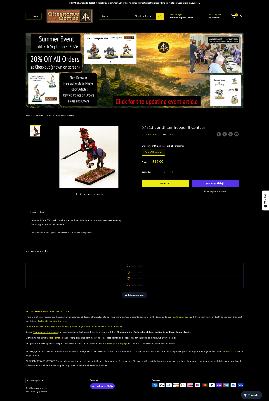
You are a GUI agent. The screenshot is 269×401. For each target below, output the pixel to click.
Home (28, 116)
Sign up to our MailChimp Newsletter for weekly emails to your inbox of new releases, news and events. (75, 326)
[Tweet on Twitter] (230, 134)
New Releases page (181, 316)
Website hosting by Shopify (36, 391)
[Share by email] (236, 134)
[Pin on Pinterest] (224, 134)
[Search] (160, 16)
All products (38, 116)
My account (214, 17)
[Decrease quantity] (156, 172)
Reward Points (53, 337)
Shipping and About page (45, 332)
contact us (231, 351)
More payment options (215, 191)
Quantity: (146, 171)
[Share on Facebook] (219, 134)
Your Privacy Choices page (114, 343)
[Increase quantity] (172, 172)
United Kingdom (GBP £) (36, 380)
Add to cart (165, 183)
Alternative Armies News (50, 321)
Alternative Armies (150, 134)
